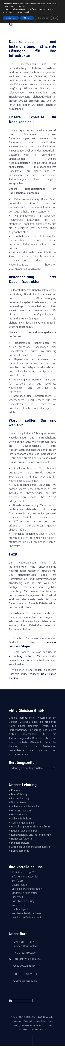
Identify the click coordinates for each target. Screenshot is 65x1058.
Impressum (17, 1021)
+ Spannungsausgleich (22, 822)
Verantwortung (28, 1025)
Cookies (41, 1021)
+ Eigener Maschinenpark (23, 830)
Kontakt (40, 1025)
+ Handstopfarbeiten (21, 838)
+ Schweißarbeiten (20, 818)
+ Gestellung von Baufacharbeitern (29, 826)
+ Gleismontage (18, 814)
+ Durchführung (18, 794)
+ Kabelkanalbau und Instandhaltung (30, 834)
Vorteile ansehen (38, 1029)
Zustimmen (11, 18)
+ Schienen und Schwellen (24, 806)
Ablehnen (27, 18)
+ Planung (15, 790)
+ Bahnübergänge (19, 851)
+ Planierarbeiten (19, 843)
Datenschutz (29, 1021)
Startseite (48, 1017)
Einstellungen (15, 9)
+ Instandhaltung (19, 798)
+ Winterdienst (17, 802)
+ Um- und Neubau (20, 810)
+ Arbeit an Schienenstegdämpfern (29, 846)
